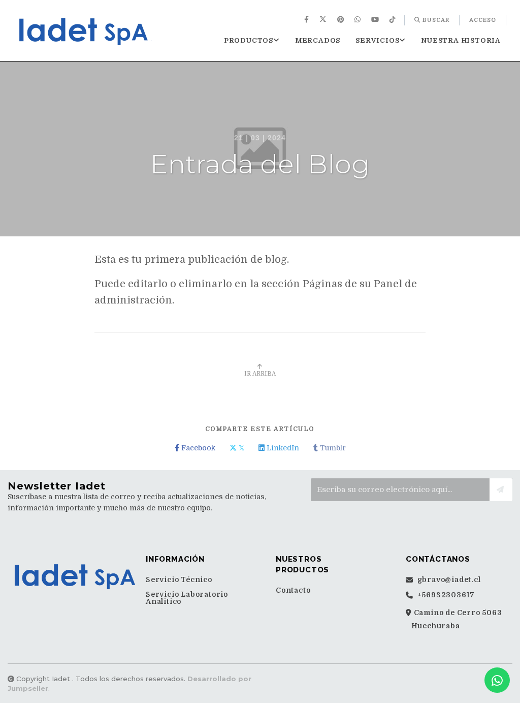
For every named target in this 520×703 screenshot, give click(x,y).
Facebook (197, 448)
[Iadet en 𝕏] (324, 20)
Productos (248, 40)
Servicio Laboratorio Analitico (187, 598)
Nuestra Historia (461, 40)
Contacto (293, 590)
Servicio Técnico (179, 579)
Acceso (482, 20)
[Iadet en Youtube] (376, 20)
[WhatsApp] (358, 20)
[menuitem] (307, 20)
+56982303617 (445, 595)
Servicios (377, 40)
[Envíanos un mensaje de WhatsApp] (497, 680)
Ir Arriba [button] (260, 374)
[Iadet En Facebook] (307, 20)
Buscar (434, 20)
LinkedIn (282, 448)
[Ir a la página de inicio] (85, 31)
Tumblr (332, 448)
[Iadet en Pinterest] (341, 20)
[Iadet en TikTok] (393, 20)
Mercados (317, 40)
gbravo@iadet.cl (448, 580)
